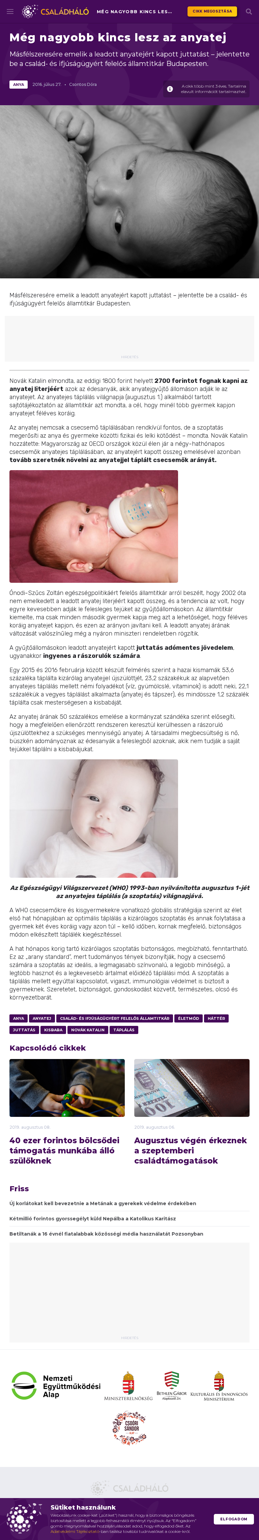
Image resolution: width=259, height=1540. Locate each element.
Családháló (55, 11)
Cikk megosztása (212, 11)
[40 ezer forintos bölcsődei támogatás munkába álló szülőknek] (67, 1098)
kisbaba (53, 1030)
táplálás (124, 1030)
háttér (216, 1018)
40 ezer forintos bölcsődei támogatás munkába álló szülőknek (64, 1151)
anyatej (42, 1018)
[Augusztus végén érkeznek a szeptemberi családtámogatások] (192, 1105)
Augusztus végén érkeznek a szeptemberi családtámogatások (190, 1151)
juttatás (24, 1030)
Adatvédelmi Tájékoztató (75, 1531)
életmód (188, 1018)
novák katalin (88, 1030)
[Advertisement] (134, 338)
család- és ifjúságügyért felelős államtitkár (114, 1018)
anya (18, 84)
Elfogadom (234, 1519)
